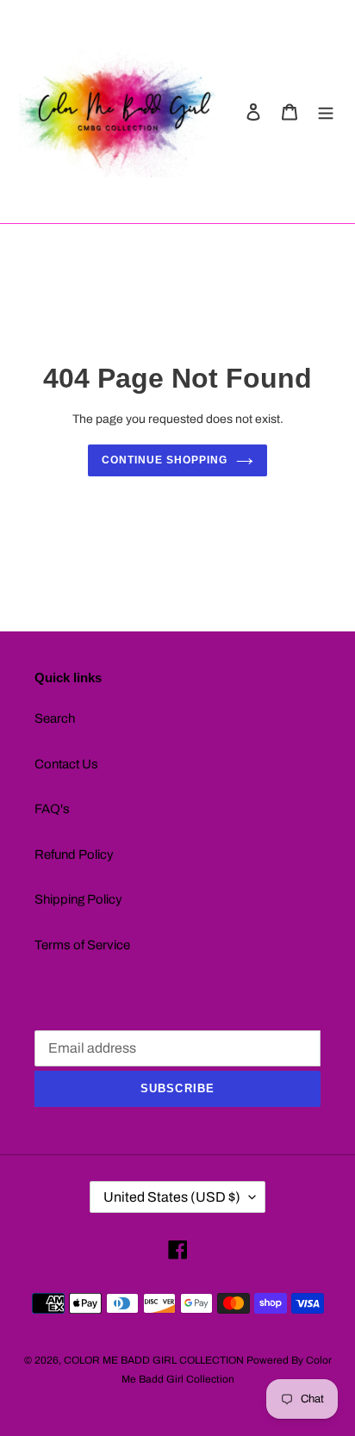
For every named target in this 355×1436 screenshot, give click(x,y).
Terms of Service (82, 945)
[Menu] (326, 111)
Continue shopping (164, 460)
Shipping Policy (78, 899)
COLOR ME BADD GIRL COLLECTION (154, 1360)
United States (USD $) (171, 1197)
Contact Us (66, 764)
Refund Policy (74, 854)
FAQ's (52, 809)
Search (54, 718)
